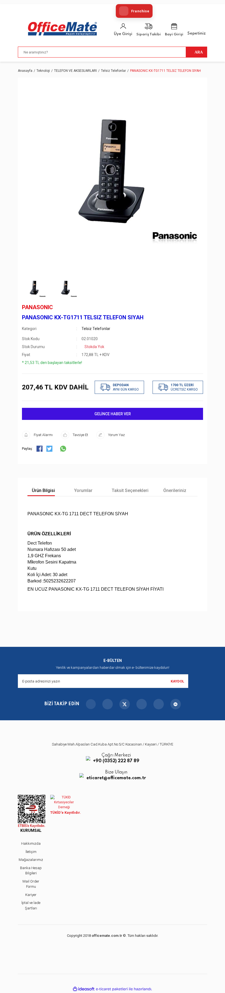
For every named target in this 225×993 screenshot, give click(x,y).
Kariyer (30, 895)
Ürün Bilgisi (43, 490)
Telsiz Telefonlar (95, 328)
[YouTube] (141, 704)
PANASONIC (37, 307)
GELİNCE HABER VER (112, 414)
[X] (124, 704)
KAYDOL (177, 681)
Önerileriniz (174, 490)
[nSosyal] (175, 704)
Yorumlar (82, 490)
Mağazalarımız (31, 860)
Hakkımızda (31, 843)
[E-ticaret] (112, 989)
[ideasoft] (84, 989)
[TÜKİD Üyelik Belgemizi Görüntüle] (64, 802)
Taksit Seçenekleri (129, 490)
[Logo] (62, 29)
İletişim (31, 852)
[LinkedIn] (158, 704)
